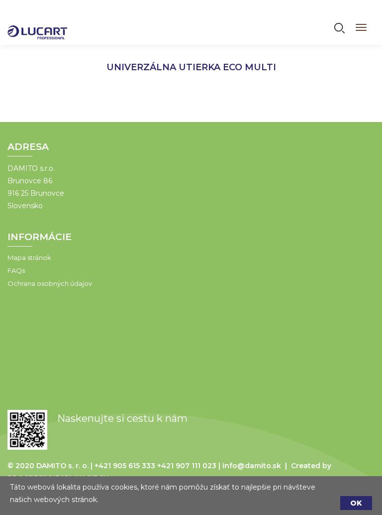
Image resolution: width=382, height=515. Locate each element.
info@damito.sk (251, 465)
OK (356, 503)
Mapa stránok (29, 257)
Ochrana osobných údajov (49, 283)
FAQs (16, 270)
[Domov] (37, 25)
